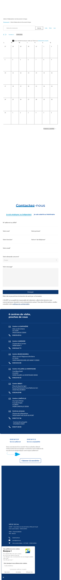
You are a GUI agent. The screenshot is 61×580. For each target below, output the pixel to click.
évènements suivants (43, 40)
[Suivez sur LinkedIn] (45, 3)
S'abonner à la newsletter (30, 461)
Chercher (39, 28)
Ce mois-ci (11, 34)
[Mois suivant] (5, 34)
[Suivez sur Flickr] (48, 3)
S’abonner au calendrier (49, 128)
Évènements (6, 22)
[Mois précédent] (3, 34)
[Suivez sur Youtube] (41, 3)
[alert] (30, 41)
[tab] (19, 214)
